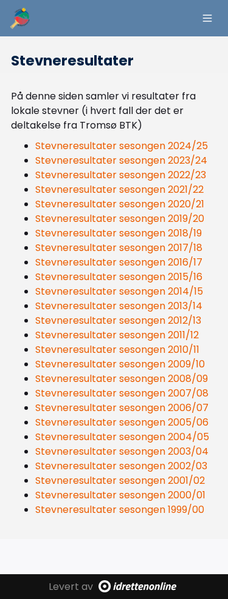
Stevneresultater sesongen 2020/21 (119, 204)
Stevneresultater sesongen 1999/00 (119, 510)
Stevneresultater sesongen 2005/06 (122, 422)
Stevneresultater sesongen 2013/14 (118, 306)
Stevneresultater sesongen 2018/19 (118, 233)
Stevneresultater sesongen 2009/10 (120, 364)
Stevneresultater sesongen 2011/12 (117, 335)
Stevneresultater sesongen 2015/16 (118, 277)
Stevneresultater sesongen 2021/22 (119, 189)
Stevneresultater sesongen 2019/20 (119, 219)
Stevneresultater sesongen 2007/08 (122, 393)
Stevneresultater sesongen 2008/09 (121, 379)
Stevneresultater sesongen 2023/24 (121, 160)
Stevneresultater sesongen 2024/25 (121, 146)
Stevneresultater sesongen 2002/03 (121, 466)
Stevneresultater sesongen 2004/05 (122, 437)
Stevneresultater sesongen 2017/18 (118, 248)
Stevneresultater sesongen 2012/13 (118, 320)
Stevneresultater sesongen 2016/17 (118, 262)
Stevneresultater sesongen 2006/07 (122, 408)
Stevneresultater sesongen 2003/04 (122, 451)
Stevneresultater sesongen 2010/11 (117, 349)
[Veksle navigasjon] (207, 18)
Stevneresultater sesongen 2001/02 (120, 480)
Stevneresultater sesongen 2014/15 (119, 291)
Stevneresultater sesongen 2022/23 (120, 175)
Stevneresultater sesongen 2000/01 (120, 495)
